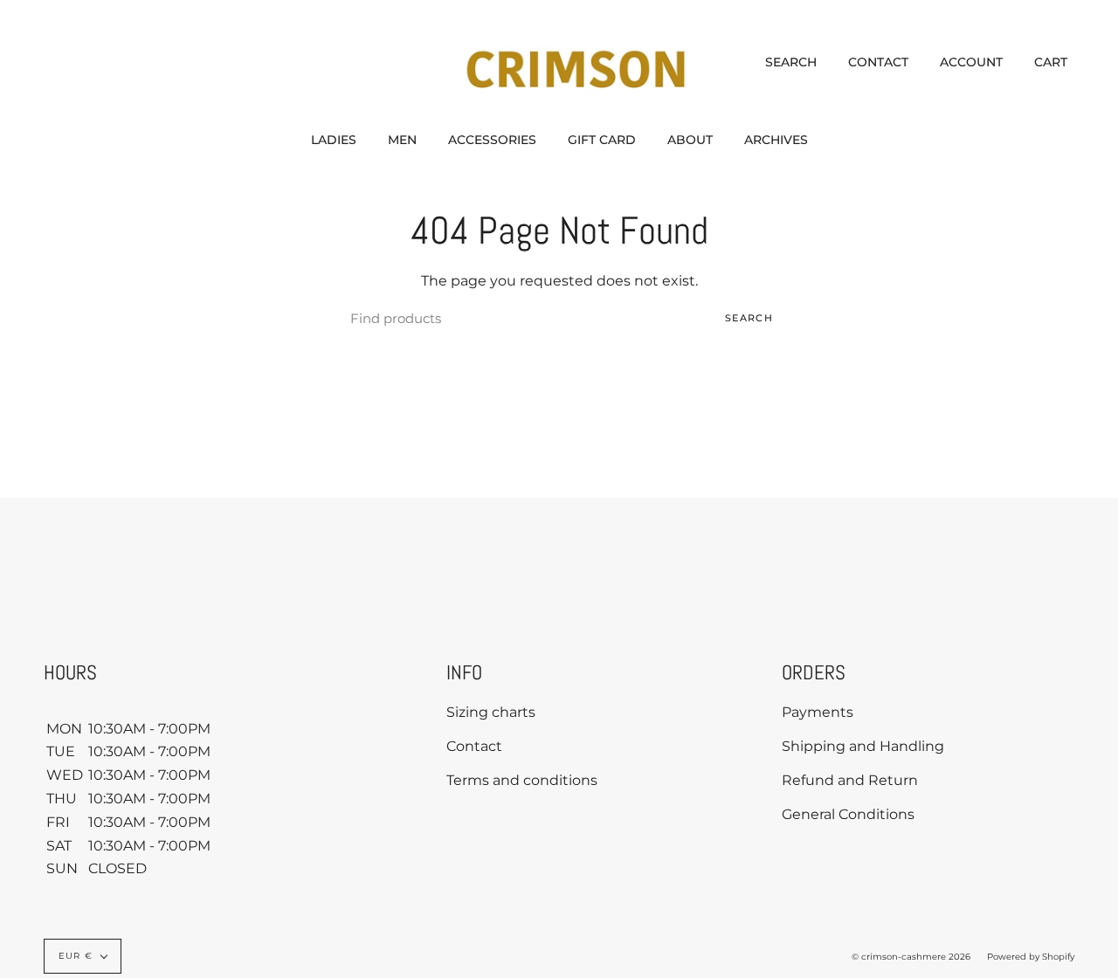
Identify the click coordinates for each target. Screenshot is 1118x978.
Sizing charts (490, 712)
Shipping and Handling (863, 746)
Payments (817, 712)
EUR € (76, 955)
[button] (333, 140)
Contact (474, 746)
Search (749, 318)
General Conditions (848, 814)
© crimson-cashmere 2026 (911, 956)
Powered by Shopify (1030, 956)
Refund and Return (850, 780)
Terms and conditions (521, 780)
